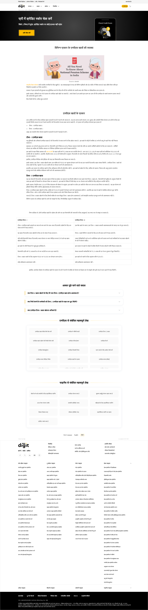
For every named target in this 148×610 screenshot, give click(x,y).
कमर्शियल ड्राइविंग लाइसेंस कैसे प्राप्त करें (85, 527)
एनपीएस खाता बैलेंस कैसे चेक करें (43, 331)
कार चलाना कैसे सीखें (23, 531)
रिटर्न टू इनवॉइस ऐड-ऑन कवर (54, 499)
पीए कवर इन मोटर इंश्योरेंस (81, 483)
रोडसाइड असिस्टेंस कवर (81, 479)
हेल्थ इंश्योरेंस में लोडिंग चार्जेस (110, 511)
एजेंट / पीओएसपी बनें (39, 1)
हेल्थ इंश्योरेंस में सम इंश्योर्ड (110, 523)
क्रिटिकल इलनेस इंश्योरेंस (110, 491)
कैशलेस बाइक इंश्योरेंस (52, 487)
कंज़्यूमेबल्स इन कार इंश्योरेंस (24, 499)
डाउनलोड (20, 596)
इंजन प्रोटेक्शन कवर (23, 503)
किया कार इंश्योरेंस (22, 475)
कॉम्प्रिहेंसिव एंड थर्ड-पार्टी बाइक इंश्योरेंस (56, 483)
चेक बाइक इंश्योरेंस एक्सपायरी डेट (54, 515)
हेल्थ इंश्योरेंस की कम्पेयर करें (110, 495)
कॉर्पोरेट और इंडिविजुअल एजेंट (82, 451)
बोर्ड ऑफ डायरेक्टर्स (110, 447)
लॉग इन (125, 6)
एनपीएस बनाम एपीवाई (104, 359)
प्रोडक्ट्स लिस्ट (52, 450)
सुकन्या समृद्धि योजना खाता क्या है (104, 394)
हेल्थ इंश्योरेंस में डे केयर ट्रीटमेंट (111, 542)
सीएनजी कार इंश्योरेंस (23, 483)
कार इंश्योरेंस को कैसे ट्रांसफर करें (26, 527)
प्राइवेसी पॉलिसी (85, 596)
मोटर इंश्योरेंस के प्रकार (80, 471)
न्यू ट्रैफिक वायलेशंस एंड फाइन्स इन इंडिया (85, 503)
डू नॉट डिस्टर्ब (30, 596)
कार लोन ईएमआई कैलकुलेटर (25, 554)
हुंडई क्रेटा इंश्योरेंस (22, 479)
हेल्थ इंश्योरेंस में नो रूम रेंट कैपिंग (111, 550)
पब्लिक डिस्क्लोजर (42, 596)
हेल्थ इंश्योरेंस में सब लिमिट (110, 487)
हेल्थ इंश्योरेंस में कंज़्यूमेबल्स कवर (111, 558)
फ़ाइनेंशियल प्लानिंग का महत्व (104, 412)
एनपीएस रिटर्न (104, 341)
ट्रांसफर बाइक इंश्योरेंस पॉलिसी (54, 511)
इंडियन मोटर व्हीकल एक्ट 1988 (82, 491)
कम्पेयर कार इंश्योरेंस (23, 487)
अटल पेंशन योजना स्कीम (43, 403)
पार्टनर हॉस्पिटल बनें (80, 448)
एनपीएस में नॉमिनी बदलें (73, 331)
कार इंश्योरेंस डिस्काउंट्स (24, 523)
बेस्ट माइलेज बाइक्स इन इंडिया (53, 531)
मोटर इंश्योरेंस (78, 467)
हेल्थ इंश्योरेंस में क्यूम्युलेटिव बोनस (111, 539)
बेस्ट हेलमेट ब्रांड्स (79, 511)
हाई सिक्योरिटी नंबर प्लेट (80, 495)
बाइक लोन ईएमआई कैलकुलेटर (54, 539)
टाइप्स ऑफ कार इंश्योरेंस (24, 495)
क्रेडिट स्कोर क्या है (43, 421)
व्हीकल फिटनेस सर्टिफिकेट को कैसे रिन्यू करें (85, 531)
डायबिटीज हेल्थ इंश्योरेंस (109, 483)
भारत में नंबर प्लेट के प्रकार (81, 539)
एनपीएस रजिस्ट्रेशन (74, 341)
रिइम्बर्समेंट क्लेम (107, 475)
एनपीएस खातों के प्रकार (74, 359)
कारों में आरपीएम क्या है (23, 539)
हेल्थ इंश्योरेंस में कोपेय (109, 519)
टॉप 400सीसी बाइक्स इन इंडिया (54, 535)
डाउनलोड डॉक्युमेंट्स (110, 453)
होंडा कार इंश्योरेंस (22, 471)
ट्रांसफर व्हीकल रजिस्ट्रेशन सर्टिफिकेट (84, 499)
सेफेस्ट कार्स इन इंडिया (23, 535)
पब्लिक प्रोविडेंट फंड (74, 412)
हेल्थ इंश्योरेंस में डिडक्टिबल (110, 467)
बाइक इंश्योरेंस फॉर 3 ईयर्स (53, 479)
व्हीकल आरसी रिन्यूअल (80, 515)
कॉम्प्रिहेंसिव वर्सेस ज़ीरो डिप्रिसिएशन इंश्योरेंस (85, 475)
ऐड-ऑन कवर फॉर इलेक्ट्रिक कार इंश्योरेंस (28, 491)
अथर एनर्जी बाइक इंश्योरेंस (53, 471)
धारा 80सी (49, 152)
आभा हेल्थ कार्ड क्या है (109, 574)
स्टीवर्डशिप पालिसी (65, 596)
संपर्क (24, 450)
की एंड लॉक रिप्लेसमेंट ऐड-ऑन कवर (26, 507)
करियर (28, 450)
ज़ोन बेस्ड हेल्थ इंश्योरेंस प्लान (110, 507)
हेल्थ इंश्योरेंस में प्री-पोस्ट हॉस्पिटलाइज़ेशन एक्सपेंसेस (116, 531)
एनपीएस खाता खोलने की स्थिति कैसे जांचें (43, 341)
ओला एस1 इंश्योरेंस (51, 467)
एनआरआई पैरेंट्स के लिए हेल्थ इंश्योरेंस (113, 471)
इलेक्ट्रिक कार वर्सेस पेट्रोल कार (26, 547)
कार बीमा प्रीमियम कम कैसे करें (25, 511)
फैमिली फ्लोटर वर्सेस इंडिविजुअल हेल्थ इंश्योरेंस (114, 515)
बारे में (19, 450)
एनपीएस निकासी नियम (73, 350)
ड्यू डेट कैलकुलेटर (108, 578)
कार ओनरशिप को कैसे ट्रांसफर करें (26, 550)
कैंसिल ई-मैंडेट (51, 447)
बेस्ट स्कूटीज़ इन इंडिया (52, 523)
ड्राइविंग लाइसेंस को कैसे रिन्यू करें (83, 519)
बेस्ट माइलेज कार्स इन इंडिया (24, 542)
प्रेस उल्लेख (78, 445)
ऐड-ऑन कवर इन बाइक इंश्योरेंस (54, 495)
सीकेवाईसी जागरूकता (53, 453)
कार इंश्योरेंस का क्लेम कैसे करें (25, 519)
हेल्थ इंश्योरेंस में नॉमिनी (109, 554)
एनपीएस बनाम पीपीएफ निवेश (43, 359)
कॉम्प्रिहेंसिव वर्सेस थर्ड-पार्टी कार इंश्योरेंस (27, 515)
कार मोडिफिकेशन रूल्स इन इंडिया (83, 507)
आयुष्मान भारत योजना (109, 566)
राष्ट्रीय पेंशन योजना (32, 85)
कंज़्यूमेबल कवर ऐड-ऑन (52, 503)
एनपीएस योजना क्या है (73, 394)
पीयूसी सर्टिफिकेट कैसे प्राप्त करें (82, 523)
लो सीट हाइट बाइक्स (51, 519)
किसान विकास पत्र (43, 412)
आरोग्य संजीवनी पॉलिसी (109, 503)
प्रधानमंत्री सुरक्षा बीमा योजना (111, 570)
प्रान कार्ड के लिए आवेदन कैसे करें (104, 350)
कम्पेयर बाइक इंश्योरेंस (52, 491)
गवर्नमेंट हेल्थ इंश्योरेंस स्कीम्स (110, 562)
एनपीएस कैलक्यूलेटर (43, 350)
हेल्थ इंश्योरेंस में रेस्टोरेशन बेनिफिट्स (112, 547)
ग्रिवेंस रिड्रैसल (21, 1)
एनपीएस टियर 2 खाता (104, 331)
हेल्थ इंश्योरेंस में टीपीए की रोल (110, 535)
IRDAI (76, 596)
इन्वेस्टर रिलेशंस (30, 1)
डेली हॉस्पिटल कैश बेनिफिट (110, 527)
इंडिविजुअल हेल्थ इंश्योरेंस (110, 479)
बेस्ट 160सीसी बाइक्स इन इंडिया (54, 527)
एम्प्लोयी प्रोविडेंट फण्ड (73, 403)
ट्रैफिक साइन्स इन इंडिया (81, 535)
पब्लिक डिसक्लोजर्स (109, 450)
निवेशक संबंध (54, 596)
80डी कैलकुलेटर (108, 582)
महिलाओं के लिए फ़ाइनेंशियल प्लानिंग (104, 403)
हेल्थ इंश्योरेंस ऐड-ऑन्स (109, 499)
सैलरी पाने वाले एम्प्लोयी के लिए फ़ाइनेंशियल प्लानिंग (43, 394)
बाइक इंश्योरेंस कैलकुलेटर (53, 507)
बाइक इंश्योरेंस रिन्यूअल (52, 475)
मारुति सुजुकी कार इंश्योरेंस (24, 467)
